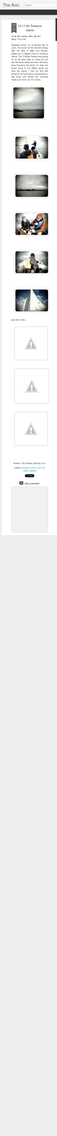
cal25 (25, 470)
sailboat (32, 470)
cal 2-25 (41, 467)
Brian (43, 463)
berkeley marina (28, 467)
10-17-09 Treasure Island (30, 28)
